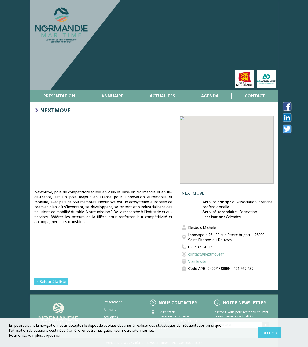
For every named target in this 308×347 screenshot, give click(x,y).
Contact (255, 95)
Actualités (162, 95)
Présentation (59, 95)
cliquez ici (52, 335)
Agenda (209, 95)
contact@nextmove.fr (206, 254)
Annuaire (112, 95)
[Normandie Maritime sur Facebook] (287, 106)
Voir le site (197, 261)
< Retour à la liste (51, 281)
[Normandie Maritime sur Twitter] (287, 128)
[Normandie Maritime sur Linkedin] (287, 117)
